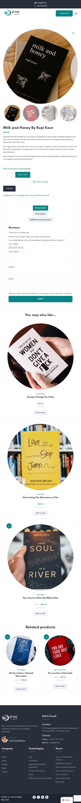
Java (30, 757)
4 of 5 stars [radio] (19, 247)
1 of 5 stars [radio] (10, 247)
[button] (73, 33)
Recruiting (29, 195)
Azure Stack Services (64, 771)
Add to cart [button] (40, 412)
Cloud (31, 774)
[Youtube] (46, 797)
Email (11, 279)
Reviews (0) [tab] (40, 208)
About (4, 761)
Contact (5, 772)
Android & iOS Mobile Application (37, 765)
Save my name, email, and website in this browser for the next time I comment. (40, 293)
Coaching (40, 394)
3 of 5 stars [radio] (16, 247)
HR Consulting (18, 195)
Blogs (4, 768)
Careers (5, 764)
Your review (14, 252)
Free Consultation (17, 741)
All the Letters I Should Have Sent (21, 674)
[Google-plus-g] (38, 797)
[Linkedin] (42, 797)
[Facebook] (34, 797)
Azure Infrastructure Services (64, 758)
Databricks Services (64, 763)
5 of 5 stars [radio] (22, 247)
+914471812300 (41, 6)
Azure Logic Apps (63, 778)
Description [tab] (40, 214)
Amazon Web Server (37, 771)
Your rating (14, 244)
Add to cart (23, 174)
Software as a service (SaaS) (40, 778)
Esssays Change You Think (40, 397)
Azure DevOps (61, 774)
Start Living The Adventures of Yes (40, 498)
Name (12, 267)
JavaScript (33, 761)
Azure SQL (60, 782)
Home (4, 757)
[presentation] (4, 665)
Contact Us (64, 13)
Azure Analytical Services (66, 767)
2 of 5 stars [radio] (13, 247)
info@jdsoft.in (42, 3)
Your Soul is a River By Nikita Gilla (40, 598)
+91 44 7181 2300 (56, 739)
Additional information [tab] (40, 220)
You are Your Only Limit (60, 673)
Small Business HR (41, 195)
